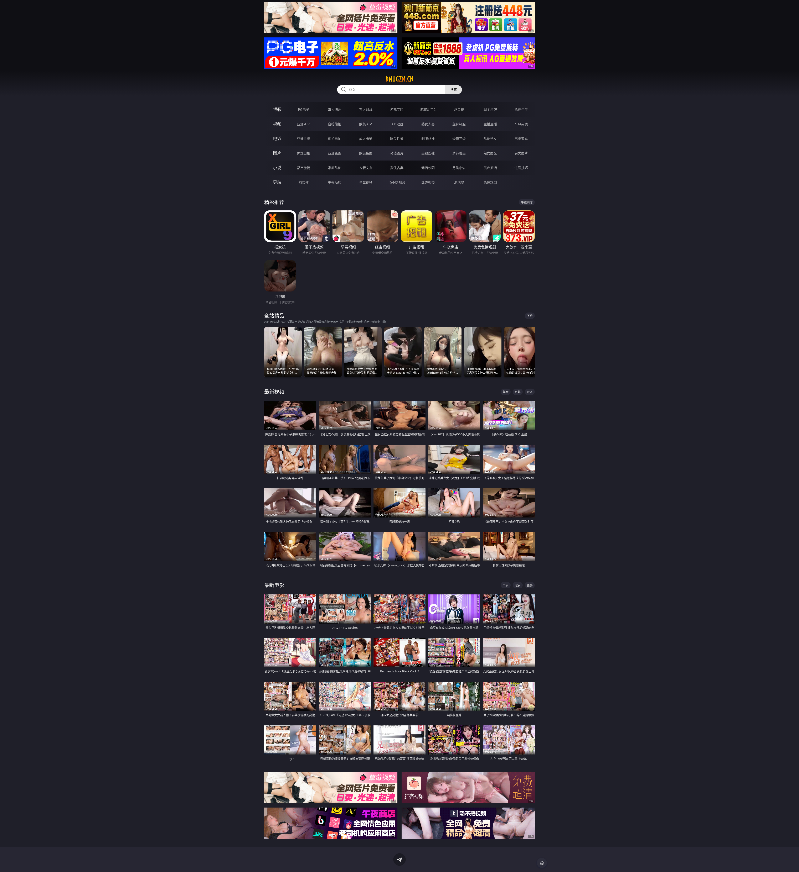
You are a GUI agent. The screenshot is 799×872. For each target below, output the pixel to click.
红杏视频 (428, 182)
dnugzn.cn (399, 79)
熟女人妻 (428, 124)
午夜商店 (334, 182)
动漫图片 (396, 153)
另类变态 (521, 138)
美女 (506, 392)
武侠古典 (396, 168)
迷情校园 (428, 168)
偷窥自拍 (303, 153)
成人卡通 (365, 138)
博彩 (277, 109)
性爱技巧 (521, 168)
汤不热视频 (396, 182)
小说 (277, 167)
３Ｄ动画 (396, 124)
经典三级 (459, 138)
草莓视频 (365, 182)
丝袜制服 (459, 124)
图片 (277, 153)
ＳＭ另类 (521, 124)
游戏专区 (396, 109)
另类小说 (459, 168)
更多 (530, 392)
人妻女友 (365, 168)
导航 (277, 182)
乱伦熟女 (490, 138)
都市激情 (303, 168)
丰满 (506, 585)
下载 (530, 316)
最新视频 (274, 391)
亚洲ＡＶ (303, 124)
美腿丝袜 (428, 153)
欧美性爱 (396, 138)
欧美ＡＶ (365, 124)
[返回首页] (542, 863)
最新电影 (274, 585)
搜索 (453, 89)
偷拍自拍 (334, 138)
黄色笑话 (490, 168)
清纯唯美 (459, 153)
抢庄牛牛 (521, 109)
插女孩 (304, 182)
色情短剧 (490, 182)
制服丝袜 (428, 138)
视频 (277, 124)
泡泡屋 (459, 182)
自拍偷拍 (334, 124)
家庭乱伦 (334, 168)
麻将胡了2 (427, 109)
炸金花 (459, 109)
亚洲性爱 (303, 138)
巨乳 (518, 392)
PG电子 (303, 109)
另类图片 (521, 153)
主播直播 (490, 124)
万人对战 (365, 109)
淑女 (518, 585)
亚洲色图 (334, 153)
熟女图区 (490, 153)
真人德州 (334, 109)
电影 (277, 138)
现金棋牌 (490, 109)
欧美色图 (365, 153)
